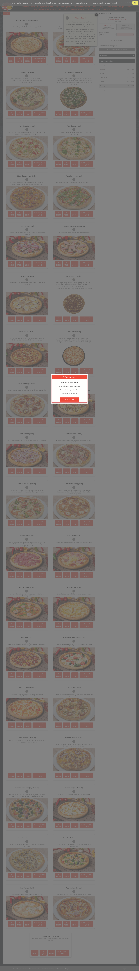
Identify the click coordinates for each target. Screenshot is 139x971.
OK (135, 3)
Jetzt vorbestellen (69, 399)
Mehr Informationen (113, 3)
